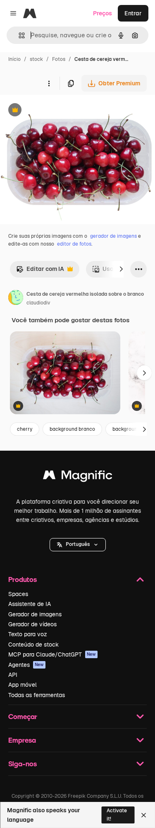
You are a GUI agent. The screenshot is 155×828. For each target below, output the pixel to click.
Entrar (133, 13)
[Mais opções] (49, 83)
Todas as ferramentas (36, 695)
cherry (24, 429)
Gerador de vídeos (32, 624)
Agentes (26, 665)
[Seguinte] (121, 269)
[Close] (143, 815)
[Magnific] (77, 477)
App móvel (22, 684)
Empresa (22, 740)
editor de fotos (74, 244)
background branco (72, 429)
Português (78, 544)
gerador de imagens (113, 236)
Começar (22, 716)
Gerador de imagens (35, 614)
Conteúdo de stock (33, 644)
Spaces (18, 594)
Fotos (58, 59)
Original (52, 111)
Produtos (22, 579)
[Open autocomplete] (18, 35)
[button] (78, 544)
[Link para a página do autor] (15, 298)
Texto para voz (27, 634)
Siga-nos (22, 763)
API (12, 674)
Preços (102, 13)
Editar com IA (40, 271)
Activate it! (117, 814)
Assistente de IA (29, 604)
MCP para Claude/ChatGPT (52, 654)
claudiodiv (38, 302)
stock (36, 59)
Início (14, 59)
